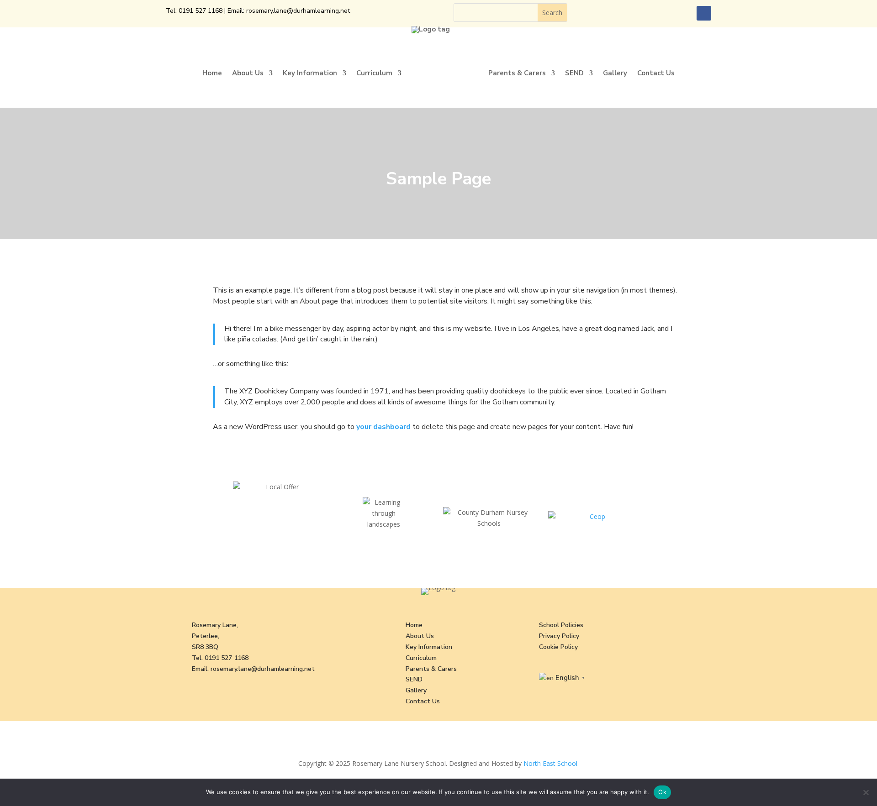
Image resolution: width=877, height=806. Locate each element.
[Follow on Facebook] (704, 13)
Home (212, 73)
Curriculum (374, 73)
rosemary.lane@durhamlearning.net (298, 10)
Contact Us (656, 73)
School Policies (561, 625)
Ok (662, 792)
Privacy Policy (559, 636)
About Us (248, 73)
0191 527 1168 (200, 10)
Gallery (615, 73)
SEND (574, 73)
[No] (865, 792)
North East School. (551, 763)
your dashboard (383, 427)
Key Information (310, 73)
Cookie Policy (558, 647)
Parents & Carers (517, 73)
